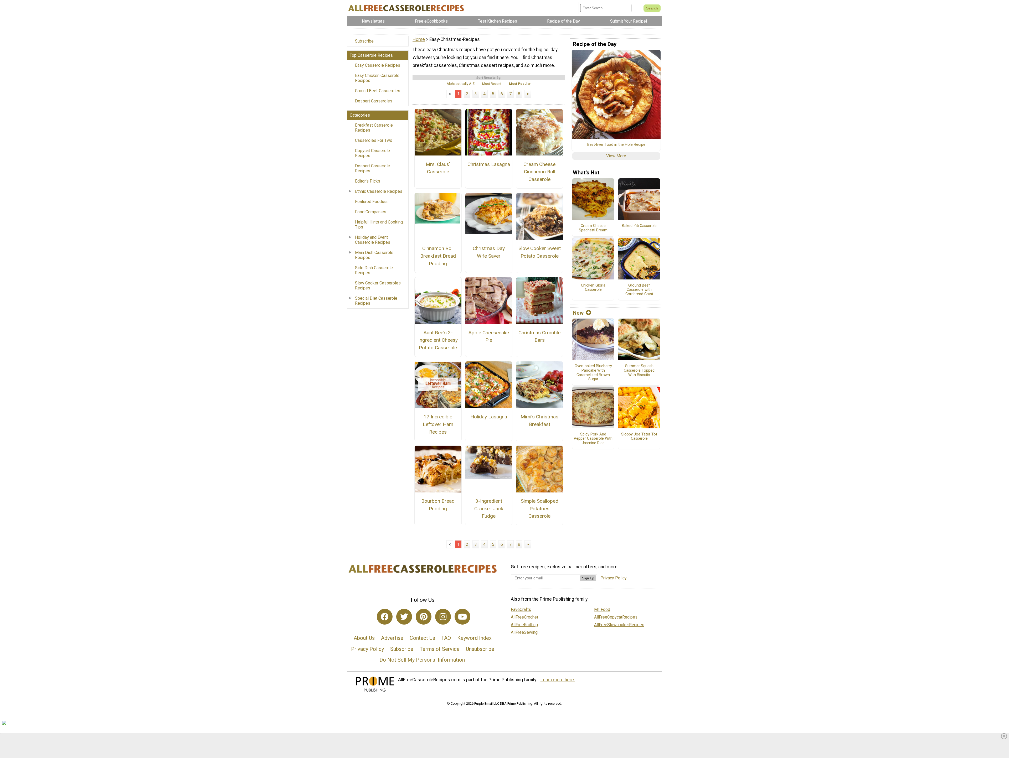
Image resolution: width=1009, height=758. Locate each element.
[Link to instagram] (443, 617)
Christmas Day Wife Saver (489, 252)
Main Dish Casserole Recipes (374, 255)
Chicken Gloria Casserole (593, 287)
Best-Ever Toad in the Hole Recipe (616, 145)
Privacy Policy (367, 649)
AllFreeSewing (524, 632)
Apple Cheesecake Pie (488, 336)
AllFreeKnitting (524, 624)
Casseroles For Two (373, 140)
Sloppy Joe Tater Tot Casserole (639, 436)
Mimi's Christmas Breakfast (539, 420)
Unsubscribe (480, 649)
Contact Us (422, 638)
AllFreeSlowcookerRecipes (619, 624)
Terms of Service (440, 649)
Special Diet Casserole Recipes (376, 301)
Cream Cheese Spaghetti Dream (593, 228)
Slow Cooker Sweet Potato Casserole (539, 252)
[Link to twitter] (404, 617)
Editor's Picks (367, 181)
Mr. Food (602, 609)
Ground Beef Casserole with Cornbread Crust (639, 289)
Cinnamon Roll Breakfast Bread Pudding (438, 256)
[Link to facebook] (385, 617)
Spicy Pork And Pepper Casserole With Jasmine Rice (593, 438)
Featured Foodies (371, 201)
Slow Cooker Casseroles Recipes (378, 285)
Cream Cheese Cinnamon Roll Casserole (539, 172)
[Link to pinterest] (423, 617)
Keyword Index (474, 638)
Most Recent (491, 84)
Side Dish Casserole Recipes (374, 270)
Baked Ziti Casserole (639, 226)
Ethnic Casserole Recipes (378, 191)
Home (419, 39)
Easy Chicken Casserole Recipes (377, 78)
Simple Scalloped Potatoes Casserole (539, 508)
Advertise (392, 638)
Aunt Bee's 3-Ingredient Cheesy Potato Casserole (438, 340)
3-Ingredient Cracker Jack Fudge (488, 508)
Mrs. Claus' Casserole (438, 168)
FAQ (446, 638)
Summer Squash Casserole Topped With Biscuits (639, 370)
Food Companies (370, 211)
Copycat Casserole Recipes (372, 153)
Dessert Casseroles (373, 100)
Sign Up (588, 578)
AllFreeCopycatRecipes (615, 617)
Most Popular (520, 84)
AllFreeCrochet (524, 617)
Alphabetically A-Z (461, 84)
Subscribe (364, 41)
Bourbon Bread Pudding (438, 505)
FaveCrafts (521, 609)
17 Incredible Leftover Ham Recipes (438, 424)
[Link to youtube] (462, 617)
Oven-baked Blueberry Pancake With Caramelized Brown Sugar (593, 372)
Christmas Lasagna (488, 164)
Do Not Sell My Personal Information (422, 660)
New (578, 313)
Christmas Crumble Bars (539, 336)
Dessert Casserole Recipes (372, 168)
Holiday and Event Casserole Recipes (372, 240)
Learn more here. (557, 679)
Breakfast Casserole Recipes (374, 128)
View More (616, 155)
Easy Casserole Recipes (377, 65)
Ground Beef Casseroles (377, 90)
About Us (364, 638)
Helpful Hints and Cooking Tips (379, 225)
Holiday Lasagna (488, 417)
